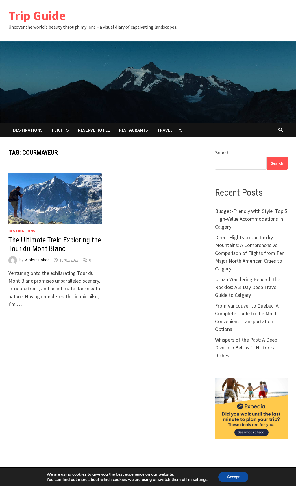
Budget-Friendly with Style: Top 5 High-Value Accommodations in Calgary (251, 219)
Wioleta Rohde (37, 260)
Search (222, 152)
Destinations (28, 130)
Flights (60, 130)
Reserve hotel (94, 130)
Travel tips (170, 130)
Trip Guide (37, 15)
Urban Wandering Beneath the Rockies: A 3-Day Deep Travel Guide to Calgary (247, 287)
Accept (233, 477)
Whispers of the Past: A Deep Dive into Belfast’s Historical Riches (246, 347)
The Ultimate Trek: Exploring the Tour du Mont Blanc (54, 244)
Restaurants (133, 130)
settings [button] (200, 479)
